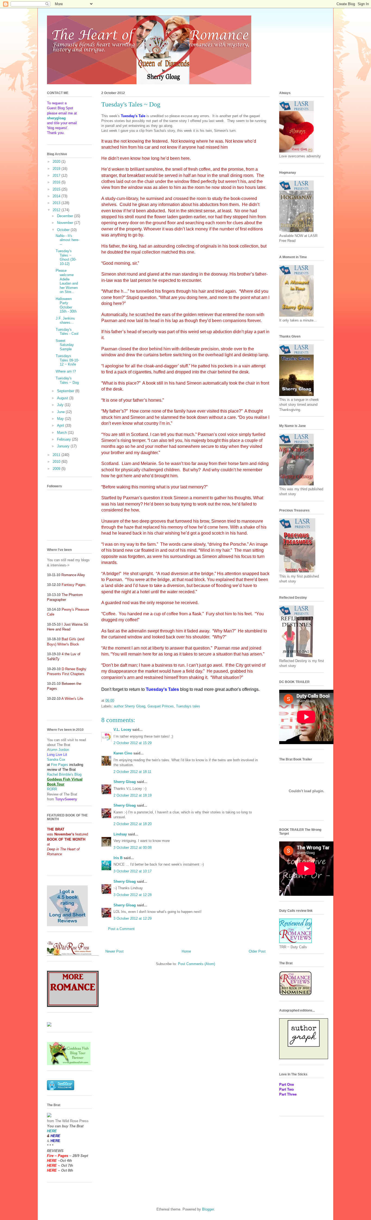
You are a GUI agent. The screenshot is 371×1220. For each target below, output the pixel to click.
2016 (57, 182)
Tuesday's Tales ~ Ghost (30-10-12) (66, 257)
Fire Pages (59, 765)
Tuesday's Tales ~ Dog (67, 380)
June (61, 412)
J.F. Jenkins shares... (65, 320)
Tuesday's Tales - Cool (67, 331)
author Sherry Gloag (129, 706)
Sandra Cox (56, 759)
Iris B (118, 858)
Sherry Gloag (125, 782)
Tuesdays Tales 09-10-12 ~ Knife (67, 360)
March (62, 432)
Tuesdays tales (188, 706)
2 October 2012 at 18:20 (133, 824)
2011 (57, 455)
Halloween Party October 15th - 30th (66, 305)
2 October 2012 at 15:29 (133, 743)
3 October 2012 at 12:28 (133, 895)
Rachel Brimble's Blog (64, 774)
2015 (57, 189)
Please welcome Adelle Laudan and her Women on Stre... (67, 281)
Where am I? (66, 371)
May (61, 419)
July (61, 405)
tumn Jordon (59, 750)
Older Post (257, 951)
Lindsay (120, 834)
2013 (57, 203)
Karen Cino (123, 753)
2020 (57, 162)
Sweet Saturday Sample (65, 345)
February (64, 439)
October (64, 230)
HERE (52, 1131)
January (64, 446)
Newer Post (114, 951)
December (65, 216)
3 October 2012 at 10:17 (133, 871)
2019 (57, 169)
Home (186, 951)
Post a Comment (121, 929)
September (66, 391)
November (65, 223)
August (63, 398)
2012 (57, 210)
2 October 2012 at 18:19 (133, 795)
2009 (57, 469)
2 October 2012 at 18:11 (132, 772)
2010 (57, 462)
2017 (57, 175)
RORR (52, 789)
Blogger (208, 1209)
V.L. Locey (122, 730)
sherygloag (56, 118)
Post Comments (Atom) (196, 964)
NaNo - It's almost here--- (67, 240)
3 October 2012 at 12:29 (133, 918)
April (61, 425)
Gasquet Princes (160, 706)
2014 (57, 196)
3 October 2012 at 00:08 (133, 847)
